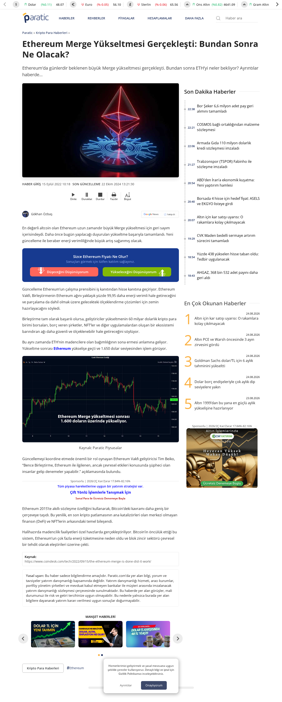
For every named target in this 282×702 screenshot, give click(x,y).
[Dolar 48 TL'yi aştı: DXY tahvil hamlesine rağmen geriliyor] (148, 634)
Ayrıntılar (126, 685)
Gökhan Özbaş (41, 214)
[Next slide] (277, 4)
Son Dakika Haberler (210, 91)
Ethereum (62, 348)
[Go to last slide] (23, 638)
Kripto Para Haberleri (51, 33)
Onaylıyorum (153, 685)
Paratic (27, 33)
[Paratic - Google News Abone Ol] (160, 216)
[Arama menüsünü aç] (218, 18)
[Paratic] (35, 18)
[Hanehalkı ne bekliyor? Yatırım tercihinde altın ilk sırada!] (100, 634)
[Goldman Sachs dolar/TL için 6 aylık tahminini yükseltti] (53, 634)
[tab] (99, 655)
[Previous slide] (4, 4)
